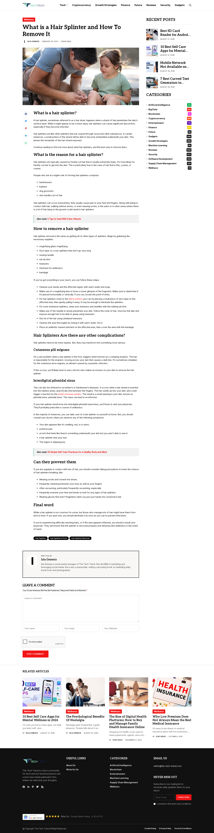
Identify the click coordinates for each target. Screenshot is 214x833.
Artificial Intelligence (169, 105)
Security (169, 154)
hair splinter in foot (58, 538)
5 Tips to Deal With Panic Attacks (64, 218)
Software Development (169, 159)
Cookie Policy (150, 828)
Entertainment (169, 123)
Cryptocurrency (169, 118)
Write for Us (72, 769)
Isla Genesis (33, 41)
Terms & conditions (182, 828)
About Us (71, 765)
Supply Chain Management (169, 163)
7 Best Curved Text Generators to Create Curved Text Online (175, 84)
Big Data (169, 109)
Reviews (169, 150)
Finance (169, 127)
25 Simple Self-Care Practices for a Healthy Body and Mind (77, 452)
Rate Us (65, 816)
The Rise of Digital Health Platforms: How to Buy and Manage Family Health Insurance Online (128, 722)
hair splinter (40, 538)
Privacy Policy (165, 828)
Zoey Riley (118, 740)
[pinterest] (33, 787)
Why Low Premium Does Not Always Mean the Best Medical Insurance (172, 720)
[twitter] (37, 787)
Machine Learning (169, 145)
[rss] (42, 787)
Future (169, 132)
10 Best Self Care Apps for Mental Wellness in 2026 (173, 50)
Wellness (29, 19)
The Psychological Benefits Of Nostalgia (85, 718)
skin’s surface (76, 298)
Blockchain (169, 114)
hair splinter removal (80, 538)
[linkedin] (28, 787)
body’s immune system (69, 394)
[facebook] (24, 787)
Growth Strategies (169, 141)
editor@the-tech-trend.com (168, 766)
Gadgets (169, 136)
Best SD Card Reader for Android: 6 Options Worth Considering (175, 36)
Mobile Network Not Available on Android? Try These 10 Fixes (175, 68)
